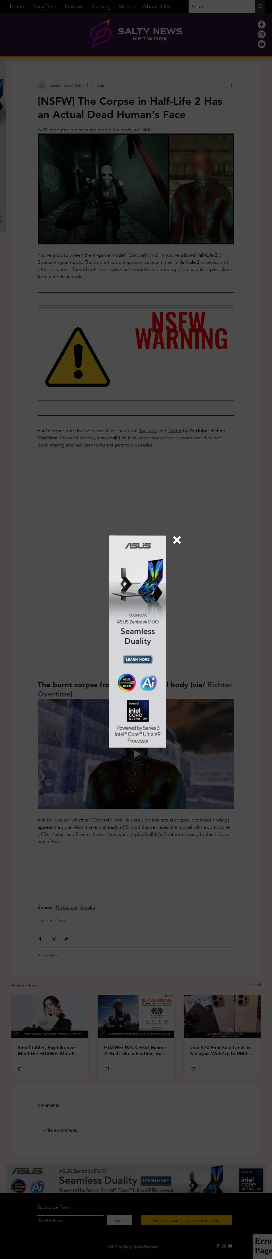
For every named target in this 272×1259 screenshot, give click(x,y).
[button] (177, 540)
